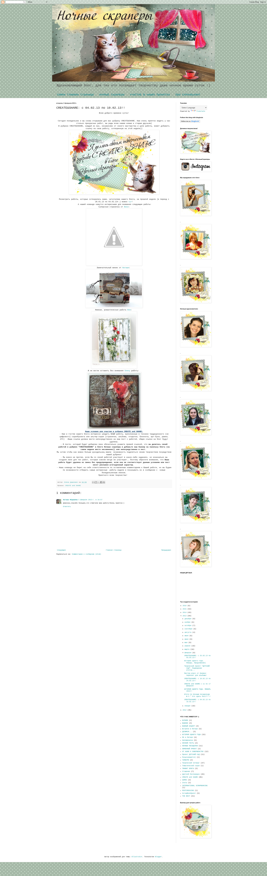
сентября (189, 629)
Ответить (67, 507)
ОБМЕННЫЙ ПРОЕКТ (189, 749)
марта (187, 649)
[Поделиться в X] (98, 482)
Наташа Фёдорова (70, 500)
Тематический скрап (191, 766)
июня (187, 639)
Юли (129, 310)
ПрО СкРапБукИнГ (188, 94)
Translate (200, 111)
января (188, 706)
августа (188, 632)
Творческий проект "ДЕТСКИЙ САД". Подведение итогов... (197, 668)
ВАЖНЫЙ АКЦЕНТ (188, 726)
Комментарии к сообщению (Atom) (86, 554)
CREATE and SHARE (73, 485)
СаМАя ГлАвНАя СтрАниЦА (75, 94)
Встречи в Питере (190, 729)
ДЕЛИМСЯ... (187, 732)
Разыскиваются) (189, 757)
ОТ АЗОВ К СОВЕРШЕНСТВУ (193, 752)
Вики (126, 207)
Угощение (186, 771)
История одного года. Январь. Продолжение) (195, 662)
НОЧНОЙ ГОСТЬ (188, 743)
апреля (188, 646)
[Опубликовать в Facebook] (101, 482)
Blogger (158, 857)
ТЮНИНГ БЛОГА (188, 769)
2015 (185, 609)
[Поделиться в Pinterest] (103, 482)
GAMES (184, 780)
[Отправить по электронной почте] (93, 482)
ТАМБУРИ (185, 760)
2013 (185, 616)
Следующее (61, 550)
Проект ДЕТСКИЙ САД (191, 754)
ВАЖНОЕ (185, 723)
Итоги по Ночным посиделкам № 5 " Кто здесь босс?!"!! (197, 695)
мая (186, 643)
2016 (185, 606)
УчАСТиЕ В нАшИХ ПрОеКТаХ (150, 94)
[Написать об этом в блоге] (96, 482)
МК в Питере (187, 737)
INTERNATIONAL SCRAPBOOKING (194, 786)
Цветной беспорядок (191, 774)
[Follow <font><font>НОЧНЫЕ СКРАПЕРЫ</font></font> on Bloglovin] (190, 122)
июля (187, 636)
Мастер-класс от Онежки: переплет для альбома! (195, 674)
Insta (184, 783)
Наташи (125, 268)
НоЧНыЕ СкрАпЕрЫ (111, 94)
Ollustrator (137, 857)
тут (130, 202)
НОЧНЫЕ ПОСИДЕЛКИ (190, 746)
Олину (127, 371)
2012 (185, 710)
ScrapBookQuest (189, 793)
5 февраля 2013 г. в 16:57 (90, 500)
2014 (185, 613)
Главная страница (113, 550)
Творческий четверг (191, 763)
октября (188, 626)
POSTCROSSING (188, 791)
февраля (188, 653)
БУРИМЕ (185, 720)
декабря (188, 619)
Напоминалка (187, 740)
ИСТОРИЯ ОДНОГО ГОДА (191, 735)
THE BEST (186, 796)
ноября (188, 622)
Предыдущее (166, 550)
